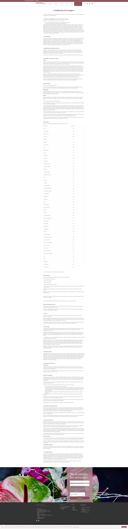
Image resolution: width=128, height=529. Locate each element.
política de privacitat (81, 488)
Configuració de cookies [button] (116, 526)
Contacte (71, 3)
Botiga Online (77, 3)
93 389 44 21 (37, 0)
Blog (67, 3)
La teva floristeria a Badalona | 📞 (29, 0)
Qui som (61, 3)
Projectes (55, 3)
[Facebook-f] (36, 520)
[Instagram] (38, 520)
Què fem (49, 3)
